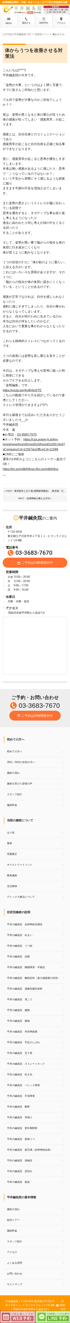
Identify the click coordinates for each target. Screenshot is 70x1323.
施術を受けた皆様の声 (19, 783)
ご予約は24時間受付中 (35, 563)
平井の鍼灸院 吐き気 (19, 1074)
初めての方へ (14, 751)
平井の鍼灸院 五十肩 (19, 1053)
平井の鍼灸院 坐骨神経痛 (22, 1031)
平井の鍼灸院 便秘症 (19, 1160)
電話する (26, 23)
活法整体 (12, 886)
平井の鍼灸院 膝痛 (18, 1020)
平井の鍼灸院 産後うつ (21, 1139)
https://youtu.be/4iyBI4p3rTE (22, 390)
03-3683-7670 (27, 434)
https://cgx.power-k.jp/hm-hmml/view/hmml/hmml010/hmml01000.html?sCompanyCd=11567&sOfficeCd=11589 (34, 444)
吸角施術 (12, 875)
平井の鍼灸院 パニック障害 (23, 1085)
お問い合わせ (14, 1273)
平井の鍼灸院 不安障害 (21, 1095)
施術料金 (12, 805)
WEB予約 (43, 23)
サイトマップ (14, 1284)
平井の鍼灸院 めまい (19, 935)
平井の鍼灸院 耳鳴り (19, 1117)
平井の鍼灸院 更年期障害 (22, 1128)
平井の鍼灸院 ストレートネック (26, 1063)
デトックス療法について (21, 896)
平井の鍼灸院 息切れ (19, 1171)
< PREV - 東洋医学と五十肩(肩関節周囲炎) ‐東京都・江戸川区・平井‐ (35, 491)
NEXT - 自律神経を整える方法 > (35, 498)
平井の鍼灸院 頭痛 (18, 956)
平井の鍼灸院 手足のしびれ (23, 1042)
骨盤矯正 (12, 853)
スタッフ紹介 (14, 794)
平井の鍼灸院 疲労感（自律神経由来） (29, 1149)
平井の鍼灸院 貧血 (18, 1181)
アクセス (61, 23)
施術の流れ (13, 772)
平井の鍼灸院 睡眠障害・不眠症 (26, 967)
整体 (9, 843)
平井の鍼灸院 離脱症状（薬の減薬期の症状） (33, 978)
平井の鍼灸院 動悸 (18, 1106)
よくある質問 (14, 1262)
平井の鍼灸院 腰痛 (18, 1010)
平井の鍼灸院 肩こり (19, 999)
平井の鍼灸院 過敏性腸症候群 (24, 988)
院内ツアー (13, 1219)
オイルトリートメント (19, 864)
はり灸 (11, 832)
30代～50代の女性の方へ (21, 762)
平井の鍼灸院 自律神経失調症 (24, 924)
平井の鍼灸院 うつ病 (19, 945)
